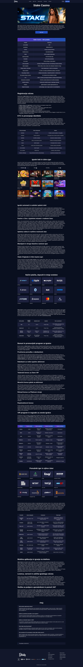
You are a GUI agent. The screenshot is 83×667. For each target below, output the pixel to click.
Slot (59, 167)
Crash (47, 167)
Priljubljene (22, 167)
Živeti (35, 167)
